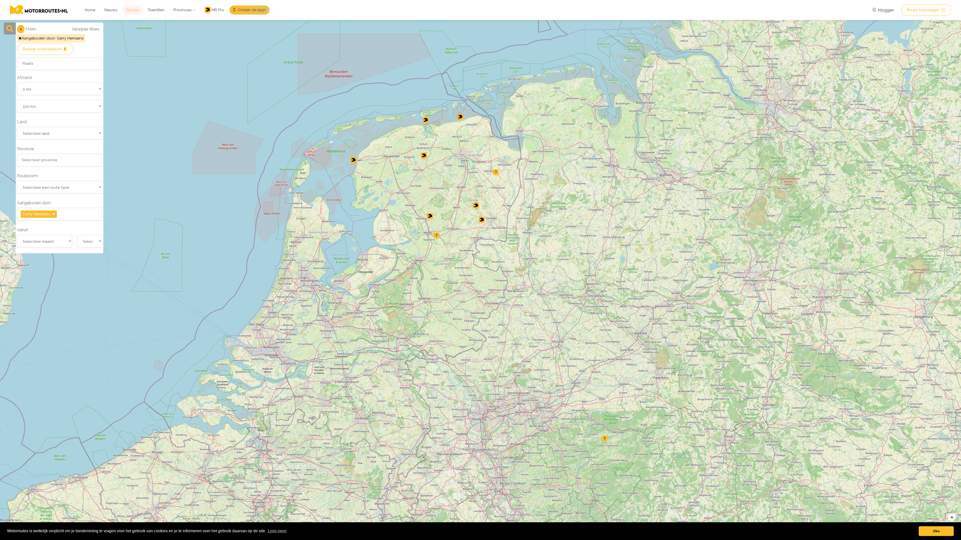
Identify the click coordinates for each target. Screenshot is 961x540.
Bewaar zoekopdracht (43, 49)
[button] (353, 160)
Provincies (182, 10)
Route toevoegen (923, 10)
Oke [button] (936, 531)
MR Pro (217, 10)
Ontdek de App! (251, 10)
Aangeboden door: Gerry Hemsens (52, 38)
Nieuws (110, 10)
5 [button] (605, 438)
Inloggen (885, 10)
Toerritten (156, 10)
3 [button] (496, 171)
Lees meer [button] (277, 531)
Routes (132, 10)
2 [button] (436, 234)
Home (90, 10)
